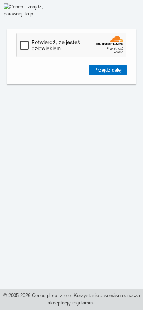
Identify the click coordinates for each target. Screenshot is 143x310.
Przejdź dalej (108, 70)
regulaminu (83, 303)
